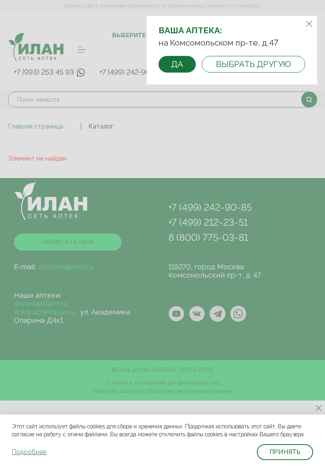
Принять (285, 452)
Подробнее (29, 452)
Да (177, 64)
